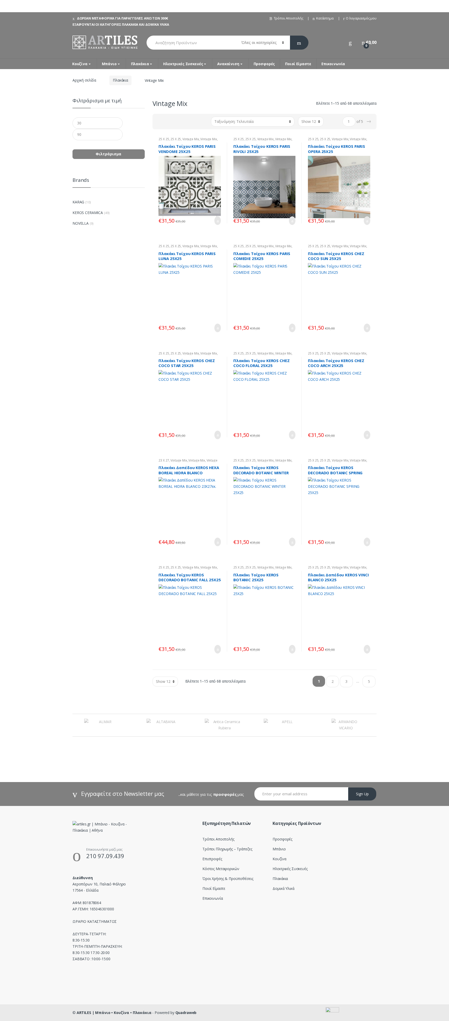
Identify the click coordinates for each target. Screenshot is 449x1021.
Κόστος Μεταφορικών (220, 868)
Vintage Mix (190, 139)
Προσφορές (264, 63)
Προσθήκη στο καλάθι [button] (216, 220)
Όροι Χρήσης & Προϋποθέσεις (227, 878)
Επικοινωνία (333, 63)
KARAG (78, 201)
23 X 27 (164, 460)
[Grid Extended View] (167, 121)
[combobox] (191, 43)
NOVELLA (80, 223)
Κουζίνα (80, 63)
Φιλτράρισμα (108, 153)
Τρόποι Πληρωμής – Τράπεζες (227, 848)
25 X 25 (164, 139)
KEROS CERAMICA (87, 212)
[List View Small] (182, 121)
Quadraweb (186, 1012)
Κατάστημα (325, 18)
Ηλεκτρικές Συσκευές (183, 63)
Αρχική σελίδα (84, 80)
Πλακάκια (140, 63)
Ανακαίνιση (228, 63)
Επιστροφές (212, 858)
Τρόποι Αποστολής (288, 18)
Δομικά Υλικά (283, 888)
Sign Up (362, 793)
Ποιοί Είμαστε (298, 63)
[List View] (174, 121)
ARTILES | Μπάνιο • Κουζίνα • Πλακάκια (114, 1012)
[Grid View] (159, 121)
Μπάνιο (109, 63)
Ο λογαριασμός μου (361, 18)
